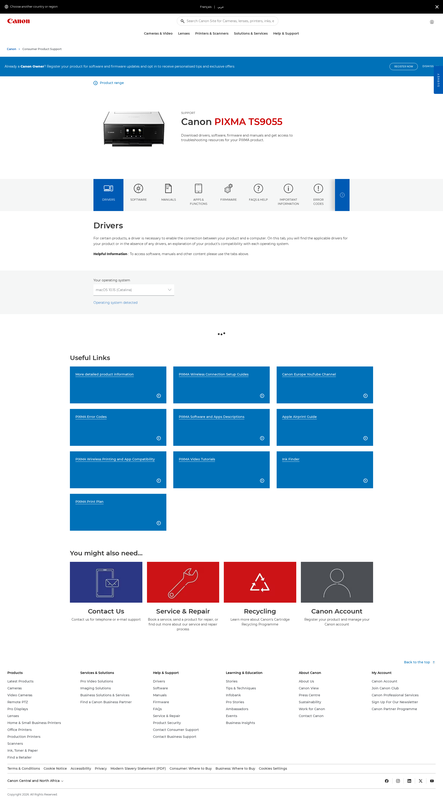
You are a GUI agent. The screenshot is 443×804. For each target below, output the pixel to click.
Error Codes (318, 201)
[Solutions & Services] (269, 33)
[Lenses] (191, 33)
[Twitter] (420, 781)
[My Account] (432, 22)
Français (206, 7)
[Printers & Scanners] (230, 33)
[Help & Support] (301, 33)
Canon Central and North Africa (33, 781)
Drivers (108, 199)
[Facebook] (387, 781)
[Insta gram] (398, 781)
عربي (221, 7)
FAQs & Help (258, 199)
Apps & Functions (198, 201)
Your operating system (111, 280)
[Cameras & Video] (174, 33)
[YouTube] (432, 781)
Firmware (228, 199)
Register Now (403, 66)
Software (138, 199)
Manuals (168, 199)
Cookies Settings (273, 768)
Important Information (288, 201)
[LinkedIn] (409, 781)
